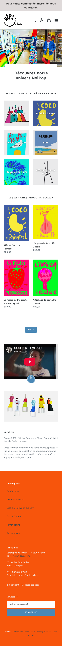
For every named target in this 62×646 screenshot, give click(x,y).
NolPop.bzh (18, 632)
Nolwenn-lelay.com (20, 556)
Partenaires (13, 533)
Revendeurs (13, 524)
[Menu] (56, 20)
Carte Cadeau (14, 516)
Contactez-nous (16, 499)
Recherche (13, 491)
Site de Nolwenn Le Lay (20, 508)
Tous (31, 329)
